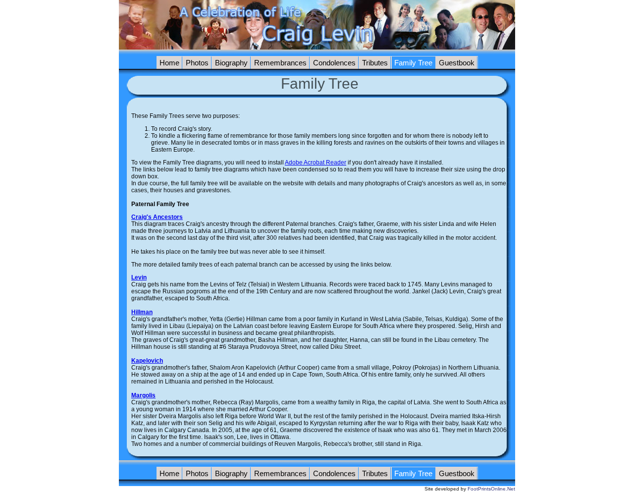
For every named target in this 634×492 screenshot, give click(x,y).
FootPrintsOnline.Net (491, 489)
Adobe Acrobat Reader (315, 162)
